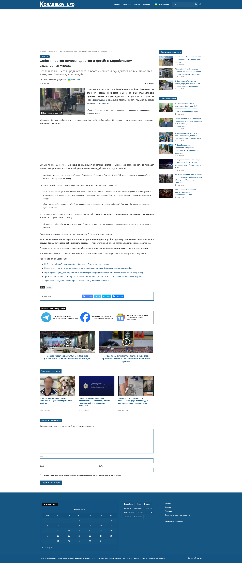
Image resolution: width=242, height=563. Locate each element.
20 (58, 536)
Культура (127, 508)
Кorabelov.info (103, 103)
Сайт (101, 466)
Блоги (139, 504)
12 (47, 531)
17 (101, 531)
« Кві (44, 548)
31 (101, 541)
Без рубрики (128, 504)
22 (79, 536)
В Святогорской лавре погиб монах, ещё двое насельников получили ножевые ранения (187, 83)
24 (101, 536)
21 (69, 536)
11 (111, 526)
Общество (52, 51)
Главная (116, 4)
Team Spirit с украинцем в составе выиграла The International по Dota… (185, 192)
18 (111, 531)
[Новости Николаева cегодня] (57, 4)
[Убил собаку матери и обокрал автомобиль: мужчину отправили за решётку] (57, 386)
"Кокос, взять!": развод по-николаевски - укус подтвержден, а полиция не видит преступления (134, 400)
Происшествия (129, 513)
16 (90, 531)
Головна (167, 507)
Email (42, 466)
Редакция (168, 511)
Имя (42, 456)
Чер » (49, 548)
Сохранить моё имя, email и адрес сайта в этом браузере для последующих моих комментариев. (82, 475)
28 (69, 541)
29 (79, 541)
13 (58, 531)
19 (47, 536)
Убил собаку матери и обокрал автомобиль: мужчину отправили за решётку (56, 400)
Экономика (138, 517)
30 (90, 541)
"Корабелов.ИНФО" (82, 558)
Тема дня (127, 4)
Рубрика (146, 4)
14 (69, 531)
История (147, 504)
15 (79, 531)
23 (90, 536)
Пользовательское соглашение (177, 515)
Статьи (137, 4)
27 (58, 541)
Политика (148, 508)
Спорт (141, 513)
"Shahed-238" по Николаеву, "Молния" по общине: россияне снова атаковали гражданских (188, 71)
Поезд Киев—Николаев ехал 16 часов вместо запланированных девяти (188, 59)
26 (47, 541)
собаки (49, 287)
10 (101, 526)
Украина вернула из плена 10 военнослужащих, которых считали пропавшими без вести (188, 135)
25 (111, 536)
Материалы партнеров (173, 521)
